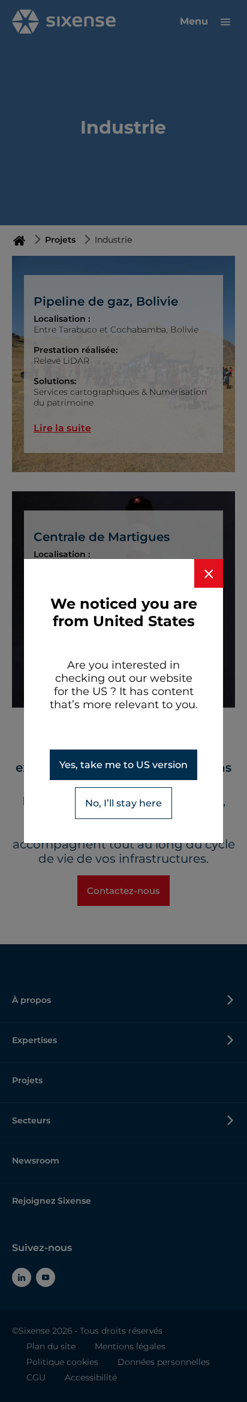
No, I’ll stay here (123, 803)
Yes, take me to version (123, 765)
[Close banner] (208, 573)
